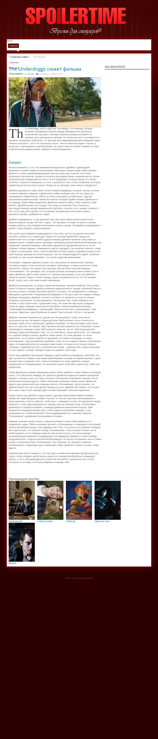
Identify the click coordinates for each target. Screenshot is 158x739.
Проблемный (15, 521)
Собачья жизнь (45, 521)
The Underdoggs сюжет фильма (45, 69)
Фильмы (31, 74)
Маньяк (12, 563)
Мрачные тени (102, 521)
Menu (9, 41)
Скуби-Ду (70, 521)
